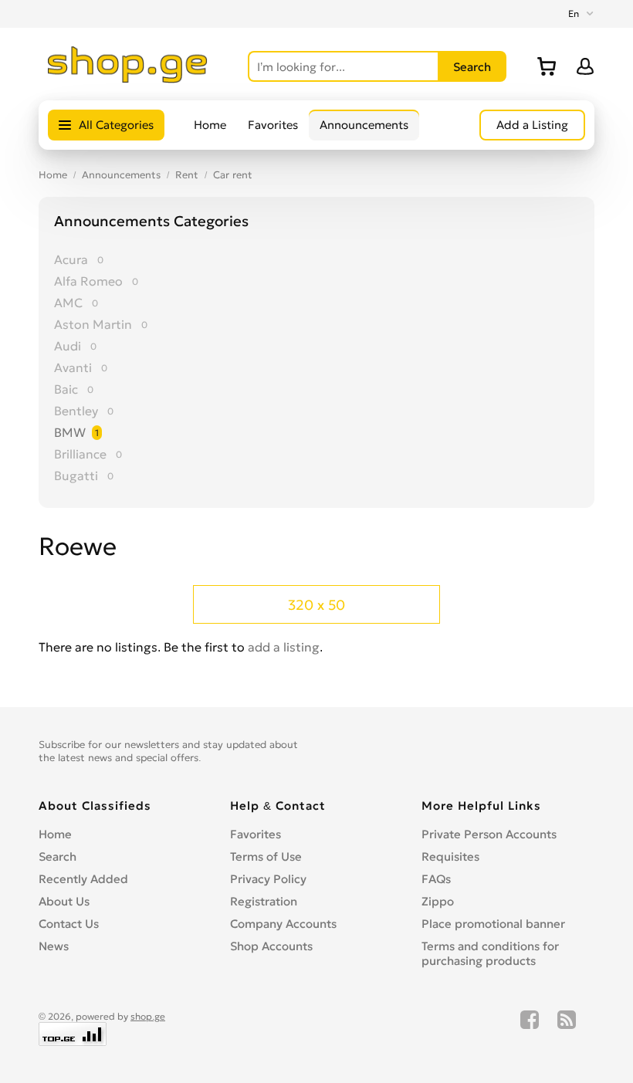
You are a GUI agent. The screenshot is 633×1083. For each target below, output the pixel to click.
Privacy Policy (268, 878)
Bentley (76, 410)
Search (57, 856)
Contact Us (69, 923)
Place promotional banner (493, 923)
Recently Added (83, 878)
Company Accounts (283, 923)
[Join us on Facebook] (529, 1028)
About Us (64, 901)
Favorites (273, 124)
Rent (186, 174)
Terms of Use (266, 856)
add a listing (284, 647)
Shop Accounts (271, 946)
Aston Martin (93, 324)
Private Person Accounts (489, 834)
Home (210, 124)
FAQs (436, 878)
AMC (68, 302)
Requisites (450, 856)
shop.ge (147, 1016)
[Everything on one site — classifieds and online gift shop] (128, 78)
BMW (70, 432)
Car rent (232, 174)
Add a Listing (532, 124)
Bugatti (76, 475)
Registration (263, 901)
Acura (71, 259)
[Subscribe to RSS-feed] (566, 1028)
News (54, 946)
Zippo (437, 901)
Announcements (364, 124)
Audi (67, 346)
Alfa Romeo (88, 281)
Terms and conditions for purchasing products (490, 953)
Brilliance (80, 454)
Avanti (73, 367)
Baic (66, 389)
